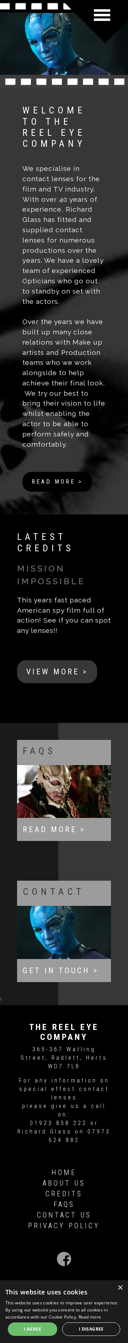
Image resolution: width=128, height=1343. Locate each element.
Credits (64, 1193)
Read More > (57, 481)
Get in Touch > (60, 970)
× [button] (120, 1288)
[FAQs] (64, 791)
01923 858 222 (58, 1123)
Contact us (64, 1215)
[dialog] (64, 1311)
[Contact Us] (64, 932)
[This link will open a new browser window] (64, 1260)
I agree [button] (32, 1329)
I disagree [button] (91, 1329)
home (64, 1172)
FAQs (64, 1204)
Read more (90, 1317)
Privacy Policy (64, 1225)
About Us (64, 1183)
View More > (57, 671)
